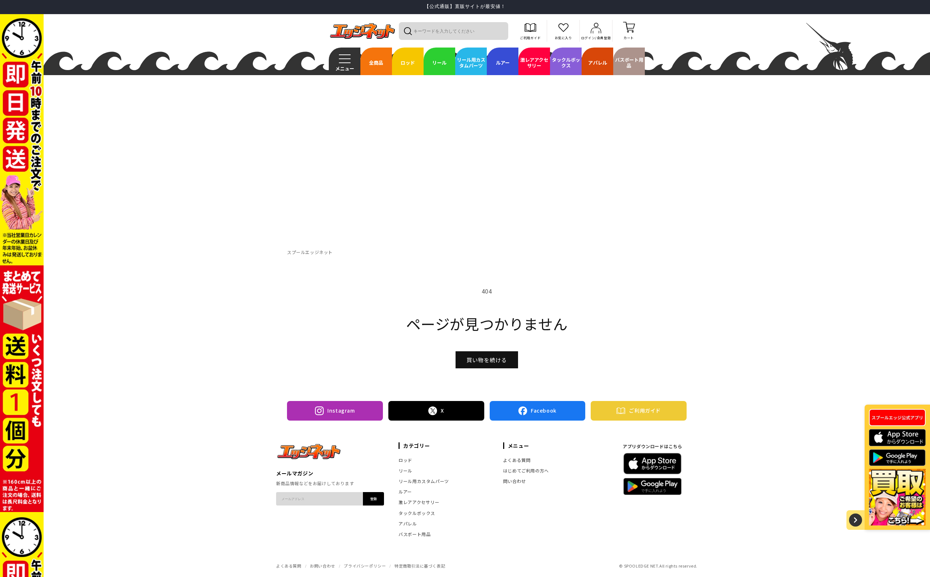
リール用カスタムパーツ (424, 481)
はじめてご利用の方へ (526, 470)
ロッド (405, 460)
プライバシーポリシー (365, 566)
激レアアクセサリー (419, 502)
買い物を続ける (486, 360)
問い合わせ (514, 481)
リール (405, 470)
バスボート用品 (414, 534)
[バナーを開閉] (855, 520)
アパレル (408, 523)
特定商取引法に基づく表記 (420, 566)
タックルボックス (417, 513)
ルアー (405, 491)
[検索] (407, 30)
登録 (373, 498)
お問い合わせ (322, 566)
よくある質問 (517, 460)
